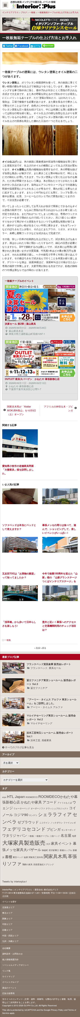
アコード (50, 801)
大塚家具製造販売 (23, 842)
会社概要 (6, 948)
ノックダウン (56, 822)
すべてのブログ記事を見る (19, 747)
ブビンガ (54, 829)
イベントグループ (10, 981)
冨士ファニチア (39, 688)
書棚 (8, 856)
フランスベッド (39, 668)
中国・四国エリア (10, 935)
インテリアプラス (10, 12)
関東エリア (7, 918)
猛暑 (26, 857)
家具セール (55, 668)
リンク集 (6, 970)
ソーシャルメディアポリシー (15, 964)
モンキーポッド (68, 829)
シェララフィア (55, 814)
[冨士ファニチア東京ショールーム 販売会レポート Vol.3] (13, 685)
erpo (4, 797)
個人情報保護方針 (10, 959)
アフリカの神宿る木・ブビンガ (58, 408)
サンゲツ (33, 815)
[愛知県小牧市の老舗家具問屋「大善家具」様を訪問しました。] (20, 446)
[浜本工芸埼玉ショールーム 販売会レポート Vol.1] (13, 737)
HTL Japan (16, 796)
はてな (37, 46)
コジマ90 (21, 814)
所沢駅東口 (54, 850)
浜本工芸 (35, 740)
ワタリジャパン (14, 835)
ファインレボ (69, 822)
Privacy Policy (57, 1009)
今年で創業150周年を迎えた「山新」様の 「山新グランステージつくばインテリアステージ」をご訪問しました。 (60, 579)
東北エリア (7, 912)
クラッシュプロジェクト (57, 808)
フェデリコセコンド (24, 828)
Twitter (9, 46)
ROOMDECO (32, 797)
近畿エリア (7, 929)
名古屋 (66, 835)
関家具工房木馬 (36, 857)
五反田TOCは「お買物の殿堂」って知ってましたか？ (19, 575)
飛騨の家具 (27, 864)
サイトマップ (8, 976)
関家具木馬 (55, 856)
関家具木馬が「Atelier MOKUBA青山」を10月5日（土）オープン (21, 410)
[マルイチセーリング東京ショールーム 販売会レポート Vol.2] (13, 720)
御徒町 (45, 850)
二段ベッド (55, 836)
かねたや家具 (31, 801)
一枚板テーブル (42, 836)
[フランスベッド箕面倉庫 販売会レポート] (13, 668)
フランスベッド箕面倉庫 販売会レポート (49, 664)
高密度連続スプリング (43, 864)
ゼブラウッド (28, 821)
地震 (74, 836)
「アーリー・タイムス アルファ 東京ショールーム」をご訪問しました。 (51, 701)
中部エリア (7, 924)
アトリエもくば (64, 802)
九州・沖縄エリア (10, 941)
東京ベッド (18, 857)
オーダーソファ (38, 808)
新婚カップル (66, 850)
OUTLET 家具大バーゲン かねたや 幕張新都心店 (32, 379)
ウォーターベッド (22, 808)
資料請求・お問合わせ (12, 953)
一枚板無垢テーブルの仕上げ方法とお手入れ (58, 12)
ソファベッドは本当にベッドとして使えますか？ (19, 527)
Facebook (22, 46)
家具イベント (61, 843)
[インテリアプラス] (33, 5)
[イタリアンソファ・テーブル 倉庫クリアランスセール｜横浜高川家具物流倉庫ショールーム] (40, 24)
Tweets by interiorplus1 (14, 881)
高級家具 (46, 740)
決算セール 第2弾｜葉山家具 (20, 323)
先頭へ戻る (40, 647)
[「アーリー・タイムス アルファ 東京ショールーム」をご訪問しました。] (13, 703)
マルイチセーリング (41, 723)
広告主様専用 (8, 993)
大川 (48, 843)
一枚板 (32, 12)
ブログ (24, 12)
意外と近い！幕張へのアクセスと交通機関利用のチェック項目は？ (59, 625)
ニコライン (44, 822)
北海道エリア (8, 907)
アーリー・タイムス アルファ (47, 707)
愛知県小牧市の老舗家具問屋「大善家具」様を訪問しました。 (18, 469)
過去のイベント (9, 987)
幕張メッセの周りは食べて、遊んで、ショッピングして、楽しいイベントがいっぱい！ (59, 528)
